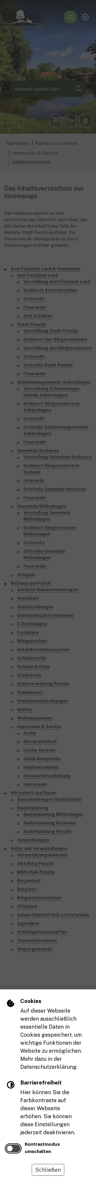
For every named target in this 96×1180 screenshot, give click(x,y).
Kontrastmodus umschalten (42, 1147)
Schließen (48, 1170)
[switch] (13, 1148)
